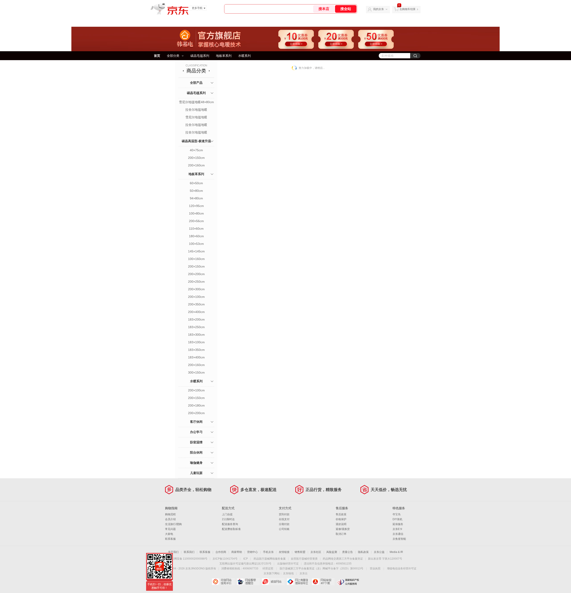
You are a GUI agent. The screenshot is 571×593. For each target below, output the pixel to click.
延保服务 (398, 524)
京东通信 (398, 534)
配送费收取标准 (231, 529)
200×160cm (196, 165)
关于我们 (173, 552)
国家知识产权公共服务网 (348, 581)
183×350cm (196, 350)
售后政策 (341, 514)
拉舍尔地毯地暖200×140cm (196, 125)
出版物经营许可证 (288, 563)
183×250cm (196, 327)
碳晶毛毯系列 (199, 55)
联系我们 (189, 552)
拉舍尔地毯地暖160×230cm (196, 110)
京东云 (304, 573)
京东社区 (315, 552)
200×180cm (196, 405)
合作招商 (220, 552)
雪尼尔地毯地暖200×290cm (196, 117)
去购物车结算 (407, 9)
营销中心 (252, 552)
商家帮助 (236, 552)
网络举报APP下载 (323, 581)
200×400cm (196, 312)
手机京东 (268, 552)
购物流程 (170, 514)
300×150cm (196, 372)
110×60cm (196, 228)
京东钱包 (288, 573)
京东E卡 (397, 529)
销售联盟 (300, 552)
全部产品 (196, 82)
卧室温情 (196, 442)
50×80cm (196, 190)
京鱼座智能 (399, 538)
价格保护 (341, 519)
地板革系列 (224, 55)
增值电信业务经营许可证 (401, 568)
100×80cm (196, 213)
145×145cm (196, 251)
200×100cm (196, 297)
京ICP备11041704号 (225, 558)
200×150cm (196, 157)
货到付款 (284, 514)
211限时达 (228, 519)
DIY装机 (397, 519)
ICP (245, 558)
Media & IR (396, 552)
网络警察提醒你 (248, 581)
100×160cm (196, 259)
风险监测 (331, 552)
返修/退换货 (343, 529)
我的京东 (378, 9)
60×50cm (196, 183)
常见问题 (170, 529)
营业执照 (375, 568)
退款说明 (341, 524)
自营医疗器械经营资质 (304, 558)
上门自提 (227, 514)
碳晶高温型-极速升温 (196, 141)
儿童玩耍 (196, 473)
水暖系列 (244, 55)
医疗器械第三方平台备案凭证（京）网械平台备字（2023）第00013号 (321, 568)
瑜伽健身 (196, 462)
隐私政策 (363, 552)
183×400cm (196, 357)
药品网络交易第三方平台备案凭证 (343, 558)
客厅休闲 (196, 421)
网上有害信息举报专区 (298, 581)
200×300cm (196, 289)
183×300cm (196, 334)
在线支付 (284, 519)
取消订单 (341, 534)
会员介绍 (170, 519)
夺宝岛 (397, 514)
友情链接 (284, 552)
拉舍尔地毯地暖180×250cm (196, 133)
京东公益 (379, 552)
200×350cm (196, 304)
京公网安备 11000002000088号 (188, 558)
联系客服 (170, 538)
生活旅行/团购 (173, 524)
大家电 (169, 534)
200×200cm (196, 274)
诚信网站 (273, 581)
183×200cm (196, 319)
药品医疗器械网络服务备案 (270, 558)
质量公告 (347, 552)
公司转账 (284, 529)
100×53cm (196, 243)
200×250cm (196, 281)
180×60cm (196, 236)
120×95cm (196, 206)
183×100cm (196, 342)
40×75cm (196, 150)
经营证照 (268, 568)
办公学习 (196, 432)
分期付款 (284, 524)
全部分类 (173, 55)
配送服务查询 (230, 524)
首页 (157, 55)
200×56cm (196, 221)
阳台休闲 (196, 452)
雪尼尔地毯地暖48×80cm (196, 102)
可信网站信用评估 (223, 581)
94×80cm (196, 198)
